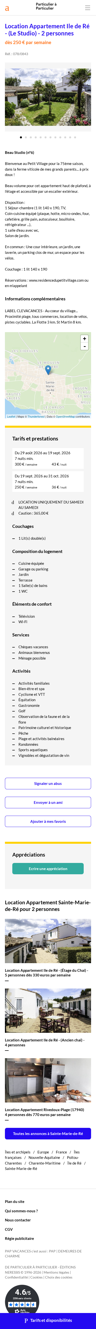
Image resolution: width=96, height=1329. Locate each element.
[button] (20, 135)
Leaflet (11, 416)
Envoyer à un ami (48, 802)
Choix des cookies (58, 1277)
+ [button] (84, 339)
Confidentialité (16, 1277)
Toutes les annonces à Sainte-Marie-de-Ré (48, 1133)
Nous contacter (18, 1220)
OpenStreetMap (65, 416)
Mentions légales (56, 1272)
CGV (9, 1229)
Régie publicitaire (19, 1238)
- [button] (84, 346)
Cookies (36, 1277)
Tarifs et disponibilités (51, 1320)
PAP (52, 1251)
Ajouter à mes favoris (48, 821)
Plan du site (14, 1201)
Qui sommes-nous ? (21, 1211)
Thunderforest (36, 416)
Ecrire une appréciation (48, 868)
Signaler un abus (48, 783)
